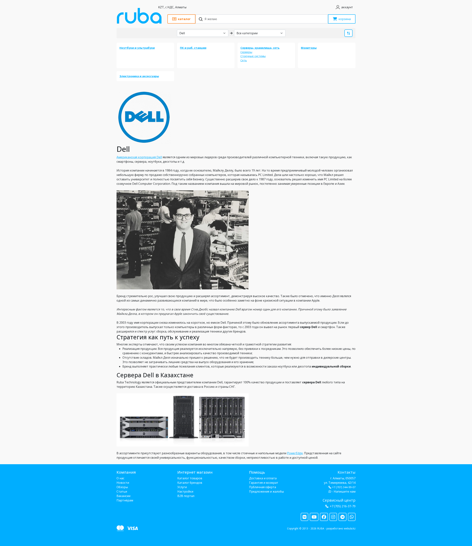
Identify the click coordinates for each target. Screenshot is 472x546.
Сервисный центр (339, 500)
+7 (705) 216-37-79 (342, 506)
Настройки (185, 491)
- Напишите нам (343, 491)
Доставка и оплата (263, 478)
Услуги (182, 487)
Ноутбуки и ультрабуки (137, 48)
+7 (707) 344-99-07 (343, 487)
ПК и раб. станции (193, 48)
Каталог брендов (189, 483)
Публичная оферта (262, 487)
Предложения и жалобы (266, 491)
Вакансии (123, 496)
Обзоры (122, 487)
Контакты (346, 472)
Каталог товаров (189, 478)
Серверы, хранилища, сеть (260, 48)
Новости (123, 483)
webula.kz (349, 528)
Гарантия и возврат (263, 483)
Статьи (122, 491)
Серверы (246, 52)
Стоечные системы (253, 56)
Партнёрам (125, 500)
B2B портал (185, 496)
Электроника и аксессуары (139, 76)
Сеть (243, 60)
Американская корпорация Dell (139, 157)
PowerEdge (295, 453)
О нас (120, 478)
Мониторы (309, 48)
